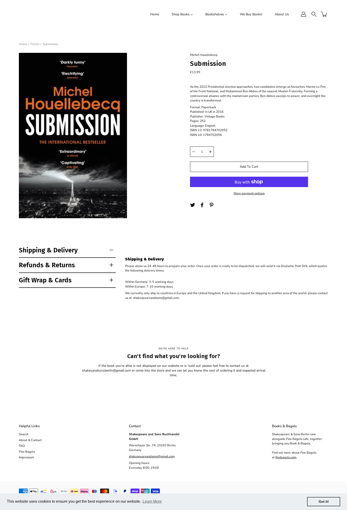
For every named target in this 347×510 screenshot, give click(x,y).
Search (23, 434)
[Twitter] (192, 205)
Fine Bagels (27, 452)
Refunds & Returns (47, 265)
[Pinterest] (211, 205)
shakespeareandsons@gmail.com (152, 456)
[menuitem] (155, 14)
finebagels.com (285, 457)
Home (23, 44)
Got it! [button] (324, 501)
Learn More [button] (152, 501)
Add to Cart (249, 166)
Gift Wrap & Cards (45, 280)
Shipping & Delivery (48, 250)
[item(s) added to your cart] (324, 14)
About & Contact (30, 440)
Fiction (34, 44)
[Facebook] (202, 205)
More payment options (249, 193)
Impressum (26, 457)
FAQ (22, 446)
